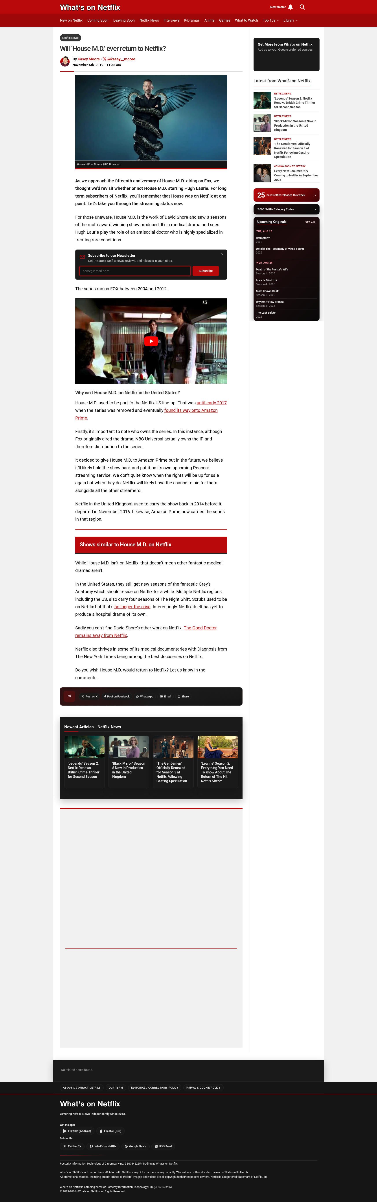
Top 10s (269, 20)
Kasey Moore (89, 59)
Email (167, 696)
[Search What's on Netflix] (302, 7)
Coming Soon (98, 20)
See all (310, 222)
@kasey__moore (121, 59)
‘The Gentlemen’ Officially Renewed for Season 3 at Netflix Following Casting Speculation (171, 772)
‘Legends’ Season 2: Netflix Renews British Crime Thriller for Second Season (83, 770)
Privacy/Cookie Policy (203, 1087)
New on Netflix (71, 20)
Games (224, 20)
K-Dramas (192, 20)
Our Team (116, 1087)
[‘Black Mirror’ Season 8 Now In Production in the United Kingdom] (129, 747)
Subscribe (206, 271)
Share (185, 696)
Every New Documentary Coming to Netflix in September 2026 (296, 175)
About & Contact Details (81, 1087)
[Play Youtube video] (151, 341)
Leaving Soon (124, 20)
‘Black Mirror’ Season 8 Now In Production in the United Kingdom (128, 770)
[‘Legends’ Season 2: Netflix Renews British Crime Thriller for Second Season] (84, 747)
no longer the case (132, 606)
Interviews (171, 20)
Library (288, 20)
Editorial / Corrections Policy (154, 1087)
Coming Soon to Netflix (289, 166)
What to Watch (246, 20)
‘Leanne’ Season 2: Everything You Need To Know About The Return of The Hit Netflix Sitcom (217, 772)
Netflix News (149, 20)
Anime (209, 20)
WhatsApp (146, 696)
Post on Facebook (118, 696)
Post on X (91, 696)
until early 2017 (212, 402)
